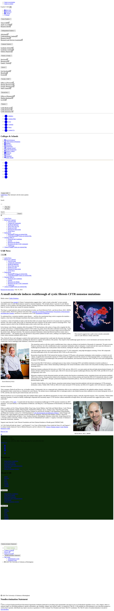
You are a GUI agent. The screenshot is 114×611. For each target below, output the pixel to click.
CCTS (3, 100)
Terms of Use (9, 553)
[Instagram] (6, 168)
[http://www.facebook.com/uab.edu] (5, 445)
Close (3, 254)
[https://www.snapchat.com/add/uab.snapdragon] (5, 447)
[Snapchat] (6, 174)
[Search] (2, 197)
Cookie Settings (11, 548)
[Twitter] (6, 165)
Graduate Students (6, 44)
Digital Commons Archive (11, 469)
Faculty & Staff (5, 79)
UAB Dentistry (6, 110)
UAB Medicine (6, 108)
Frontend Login (12, 560)
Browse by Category (10, 220)
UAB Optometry (6, 111)
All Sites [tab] (7, 208)
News (6, 481)
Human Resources (6, 84)
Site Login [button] (7, 557)
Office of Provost (6, 83)
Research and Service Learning (11, 40)
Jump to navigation (9, 2)
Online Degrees (6, 51)
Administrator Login (13, 559)
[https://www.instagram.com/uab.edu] (5, 449)
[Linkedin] (6, 177)
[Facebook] (6, 163)
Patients (3, 104)
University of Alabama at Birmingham (42, 311)
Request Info (5, 26)
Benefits (3, 73)
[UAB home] (57, 191)
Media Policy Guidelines (11, 461)
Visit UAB (4, 23)
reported (15, 302)
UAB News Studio (9, 462)
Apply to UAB (5, 25)
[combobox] (9, 214)
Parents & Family (6, 55)
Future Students (5, 19)
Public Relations (14, 298)
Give (5, 480)
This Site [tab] (7, 207)
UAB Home (7, 467)
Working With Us (9, 237)
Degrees (6, 478)
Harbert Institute (6, 98)
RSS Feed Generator (10, 464)
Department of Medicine (42, 313)
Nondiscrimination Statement (8, 544)
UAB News (4, 195)
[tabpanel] (57, 213)
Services (3, 59)
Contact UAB (9, 550)
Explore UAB (4, 193)
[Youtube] (6, 171)
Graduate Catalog (6, 50)
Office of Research (7, 96)
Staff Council (5, 88)
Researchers (4, 92)
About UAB (4, 506)
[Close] (10, 7)
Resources (4, 61)
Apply (6, 476)
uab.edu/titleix (5, 609)
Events (3, 75)
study (14, 402)
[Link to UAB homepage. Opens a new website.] (16, 524)
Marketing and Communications (13, 466)
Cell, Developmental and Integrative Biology (46, 413)
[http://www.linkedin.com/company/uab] (5, 453)
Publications (7, 232)
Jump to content (8, 4)
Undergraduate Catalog (8, 36)
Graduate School (6, 48)
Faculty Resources (7, 86)
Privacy (7, 552)
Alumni (3, 67)
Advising (4, 34)
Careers (6, 484)
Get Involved (5, 71)
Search (3, 212)
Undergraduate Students (7, 30)
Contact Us (4, 442)
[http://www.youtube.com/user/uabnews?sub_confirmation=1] (5, 450)
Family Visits (5, 63)
